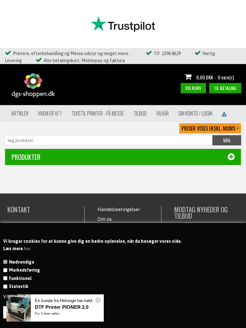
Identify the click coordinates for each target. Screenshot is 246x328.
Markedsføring (24, 270)
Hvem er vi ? (50, 113)
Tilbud (140, 113)
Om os (104, 219)
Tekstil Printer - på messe (97, 113)
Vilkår (162, 113)
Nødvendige (21, 262)
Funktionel (20, 278)
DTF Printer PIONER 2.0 (61, 307)
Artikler (20, 113)
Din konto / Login (195, 113)
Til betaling (225, 88)
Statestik (19, 286)
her (27, 248)
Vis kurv (193, 88)
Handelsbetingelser (118, 209)
